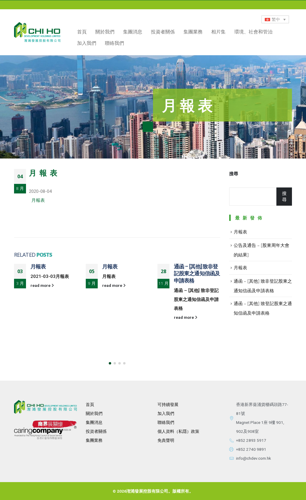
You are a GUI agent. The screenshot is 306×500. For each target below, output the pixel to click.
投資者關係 (96, 431)
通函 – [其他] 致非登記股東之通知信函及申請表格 (197, 273)
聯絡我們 (114, 43)
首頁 (82, 31)
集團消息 (132, 31)
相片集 (218, 31)
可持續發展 (167, 404)
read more (40, 285)
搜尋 (233, 173)
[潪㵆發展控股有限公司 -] (37, 32)
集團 (90, 440)
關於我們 (94, 413)
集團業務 (193, 31)
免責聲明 (165, 440)
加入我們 (86, 43)
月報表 (38, 200)
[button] (110, 363)
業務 (98, 440)
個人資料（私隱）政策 (178, 431)
